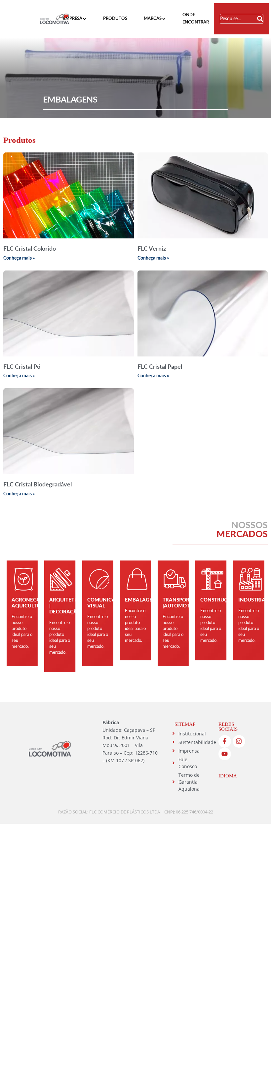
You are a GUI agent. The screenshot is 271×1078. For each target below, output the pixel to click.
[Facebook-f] (224, 741)
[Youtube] (224, 754)
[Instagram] (239, 741)
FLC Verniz (151, 249)
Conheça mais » (19, 258)
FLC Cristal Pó (21, 367)
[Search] (260, 18)
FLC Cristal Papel (159, 367)
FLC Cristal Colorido (29, 249)
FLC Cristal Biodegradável (37, 485)
